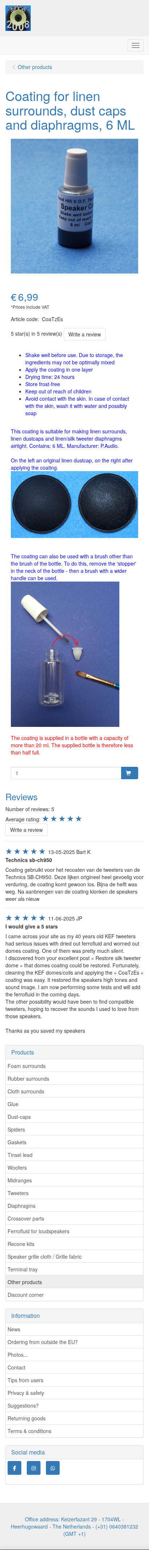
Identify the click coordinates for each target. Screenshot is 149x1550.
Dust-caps (19, 1116)
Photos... (18, 1354)
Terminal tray (23, 1269)
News (14, 1329)
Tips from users (25, 1380)
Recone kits (21, 1243)
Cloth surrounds (26, 1091)
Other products (25, 1282)
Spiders (16, 1129)
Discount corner (26, 1294)
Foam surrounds (27, 1065)
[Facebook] (14, 1468)
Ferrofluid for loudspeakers (38, 1231)
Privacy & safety (26, 1392)
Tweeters (18, 1193)
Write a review (84, 334)
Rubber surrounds (28, 1078)
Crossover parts (26, 1218)
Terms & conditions (29, 1430)
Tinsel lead (20, 1154)
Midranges (20, 1180)
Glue (13, 1104)
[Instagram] (34, 1468)
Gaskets (17, 1142)
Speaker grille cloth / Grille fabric (45, 1256)
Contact (16, 1367)
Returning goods (27, 1418)
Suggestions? (23, 1405)
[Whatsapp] (53, 1468)
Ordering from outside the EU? (43, 1341)
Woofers (17, 1167)
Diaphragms (21, 1205)
